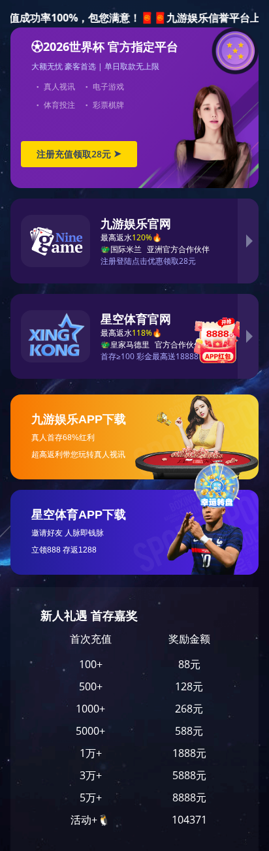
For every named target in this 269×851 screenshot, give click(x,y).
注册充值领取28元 (79, 154)
